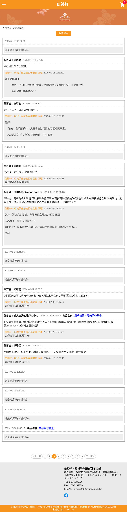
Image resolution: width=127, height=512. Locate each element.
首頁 (7, 28)
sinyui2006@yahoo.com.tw (88, 489)
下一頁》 (90, 456)
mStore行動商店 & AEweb (103, 507)
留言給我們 (18, 28)
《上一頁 (36, 456)
